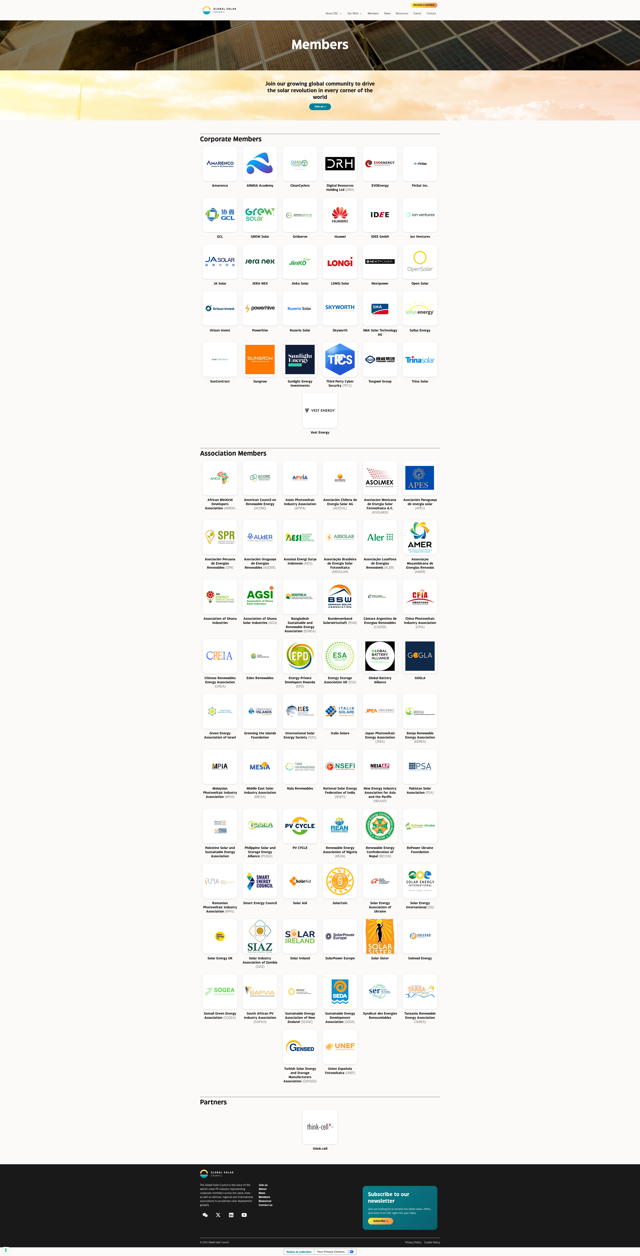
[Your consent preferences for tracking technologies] (6, 1250)
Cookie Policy (432, 1242)
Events (417, 13)
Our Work (353, 13)
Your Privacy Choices (331, 1251)
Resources (402, 13)
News (387, 13)
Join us (318, 106)
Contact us (265, 1205)
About (263, 1189)
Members (373, 13)
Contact (431, 13)
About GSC (332, 13)
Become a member (424, 5)
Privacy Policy (413, 1242)
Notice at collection (299, 1251)
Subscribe (379, 1221)
